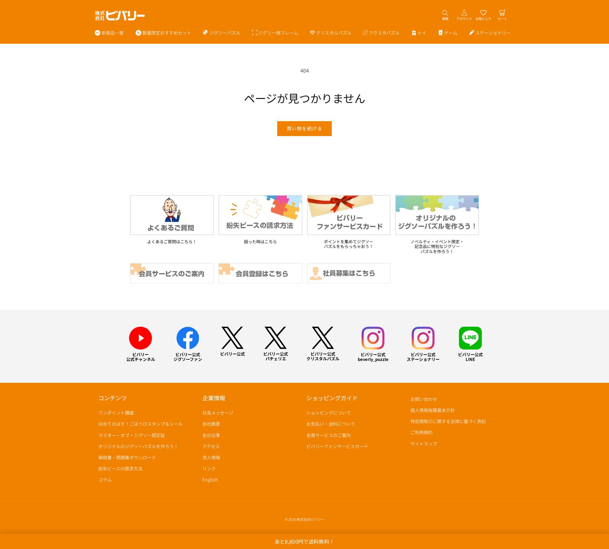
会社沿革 (211, 435)
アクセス (211, 446)
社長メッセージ (217, 412)
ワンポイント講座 (116, 412)
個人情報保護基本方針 (432, 410)
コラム (105, 479)
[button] (221, 33)
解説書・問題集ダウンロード (127, 457)
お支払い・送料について (330, 424)
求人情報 (211, 457)
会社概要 (211, 424)
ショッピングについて (328, 412)
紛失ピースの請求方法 (120, 468)
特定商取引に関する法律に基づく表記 (448, 421)
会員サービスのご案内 (328, 435)
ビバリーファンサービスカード (337, 446)
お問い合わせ (423, 399)
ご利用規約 (421, 432)
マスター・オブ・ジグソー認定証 (131, 435)
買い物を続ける (304, 128)
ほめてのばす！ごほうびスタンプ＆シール (140, 424)
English (210, 479)
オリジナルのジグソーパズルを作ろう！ (138, 446)
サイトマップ (423, 444)
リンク (209, 468)
